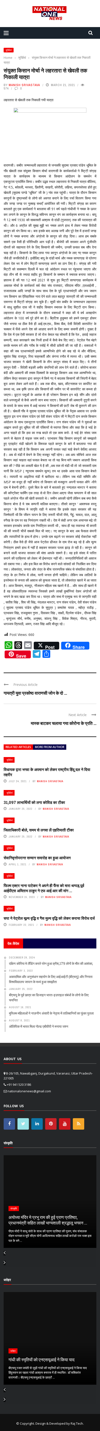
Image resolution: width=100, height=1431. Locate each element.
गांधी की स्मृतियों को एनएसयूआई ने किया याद (41, 1359)
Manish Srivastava (24, 85)
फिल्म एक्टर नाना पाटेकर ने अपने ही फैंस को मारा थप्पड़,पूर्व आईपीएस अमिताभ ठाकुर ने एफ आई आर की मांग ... (44, 888)
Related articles (18, 747)
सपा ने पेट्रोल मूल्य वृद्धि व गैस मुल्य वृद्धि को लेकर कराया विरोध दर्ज (49, 918)
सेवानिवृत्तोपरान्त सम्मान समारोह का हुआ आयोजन (37, 857)
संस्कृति (13, 1208)
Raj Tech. (77, 1423)
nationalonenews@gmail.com (29, 1091)
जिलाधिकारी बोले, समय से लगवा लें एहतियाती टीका (39, 829)
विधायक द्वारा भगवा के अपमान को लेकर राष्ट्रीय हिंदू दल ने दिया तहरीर (47, 772)
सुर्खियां (9, 50)
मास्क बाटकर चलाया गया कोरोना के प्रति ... (63, 723)
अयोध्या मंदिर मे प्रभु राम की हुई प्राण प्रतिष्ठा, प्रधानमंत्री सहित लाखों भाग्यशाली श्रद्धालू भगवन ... (47, 1220)
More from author (49, 747)
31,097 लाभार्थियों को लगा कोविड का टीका (34, 802)
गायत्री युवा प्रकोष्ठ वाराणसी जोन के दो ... (35, 693)
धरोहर (13, 1350)
